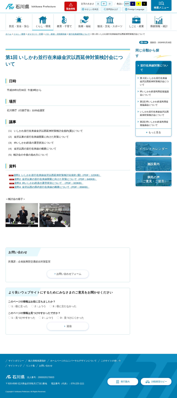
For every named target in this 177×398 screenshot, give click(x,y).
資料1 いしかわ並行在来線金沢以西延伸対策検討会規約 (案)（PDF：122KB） (57, 175)
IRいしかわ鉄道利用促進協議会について (154, 93)
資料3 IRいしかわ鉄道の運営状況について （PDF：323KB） (48, 183)
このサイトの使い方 (111, 361)
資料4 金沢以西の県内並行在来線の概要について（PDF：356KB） (51, 187)
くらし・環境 (43, 26)
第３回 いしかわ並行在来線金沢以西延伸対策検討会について (154, 81)
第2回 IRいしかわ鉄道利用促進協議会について (154, 123)
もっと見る (155, 132)
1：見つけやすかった (23, 317)
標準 (127, 4)
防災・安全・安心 (19, 26)
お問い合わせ (45, 366)
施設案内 (153, 164)
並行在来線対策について (79, 34)
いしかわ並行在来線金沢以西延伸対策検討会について (154, 113)
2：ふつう (40, 306)
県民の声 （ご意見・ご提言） (153, 179)
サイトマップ (15, 366)
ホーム (8, 34)
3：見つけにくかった (72, 317)
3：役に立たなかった (64, 306)
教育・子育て (64, 26)
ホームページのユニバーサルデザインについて (73, 361)
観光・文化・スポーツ (109, 26)
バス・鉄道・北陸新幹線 (55, 34)
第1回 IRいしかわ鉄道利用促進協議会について (154, 103)
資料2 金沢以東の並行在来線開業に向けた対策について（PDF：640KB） (55, 179)
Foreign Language (136, 9)
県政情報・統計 (159, 26)
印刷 (145, 42)
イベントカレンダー (153, 149)
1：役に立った (19, 306)
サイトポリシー (16, 361)
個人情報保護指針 (37, 361)
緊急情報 (70, 9)
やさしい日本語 (91, 9)
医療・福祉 (84, 26)
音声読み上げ (112, 9)
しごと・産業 (136, 26)
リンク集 (30, 366)
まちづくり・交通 (35, 34)
